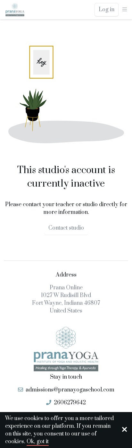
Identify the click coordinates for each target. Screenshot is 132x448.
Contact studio (66, 228)
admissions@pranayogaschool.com (70, 389)
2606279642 (70, 402)
